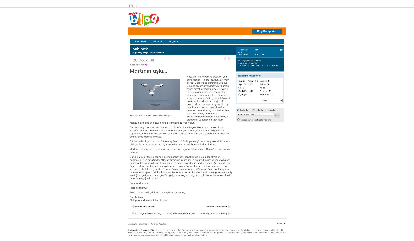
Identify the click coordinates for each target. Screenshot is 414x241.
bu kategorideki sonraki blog (214, 213)
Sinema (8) (265, 81)
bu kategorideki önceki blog (148, 213)
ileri (229, 58)
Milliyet (134, 6)
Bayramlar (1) (266, 94)
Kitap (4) (264, 87)
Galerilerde (273, 110)
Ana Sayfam (140, 41)
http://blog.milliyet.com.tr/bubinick (148, 52)
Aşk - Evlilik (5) (245, 84)
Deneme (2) (265, 91)
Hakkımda (157, 41)
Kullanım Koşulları (158, 224)
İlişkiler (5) (264, 84)
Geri (225, 58)
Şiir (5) (241, 87)
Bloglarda (244, 110)
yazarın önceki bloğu (145, 206)
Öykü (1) (242, 94)
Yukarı (279, 224)
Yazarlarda (258, 110)
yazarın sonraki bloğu (217, 206)
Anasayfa (132, 224)
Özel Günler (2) (245, 91)
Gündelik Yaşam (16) (248, 81)
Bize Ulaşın (144, 224)
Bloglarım (173, 41)
